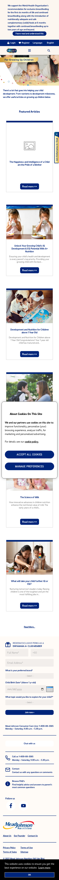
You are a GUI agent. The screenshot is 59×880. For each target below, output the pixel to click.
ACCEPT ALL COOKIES (29, 454)
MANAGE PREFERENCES (29, 466)
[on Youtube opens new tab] (23, 805)
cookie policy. (32, 441)
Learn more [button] (44, 867)
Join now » (29, 712)
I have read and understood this (29, 33)
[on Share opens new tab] (10, 805)
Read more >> (29, 186)
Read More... (29, 626)
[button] (49, 50)
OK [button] (29, 874)
